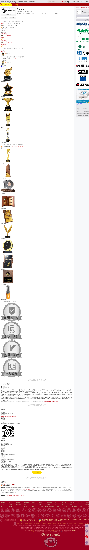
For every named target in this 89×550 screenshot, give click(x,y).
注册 (84, 1)
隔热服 (10, 502)
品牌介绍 (7, 5)
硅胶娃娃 (18, 502)
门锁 (40, 504)
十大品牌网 (44, 523)
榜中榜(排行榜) (36, 523)
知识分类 (77, 1)
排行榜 (61, 519)
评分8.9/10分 (4, 482)
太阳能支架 (51, 506)
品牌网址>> (57, 13)
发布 (88, 1)
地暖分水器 (18, 504)
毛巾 (17, 506)
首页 (78, 7)
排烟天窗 (72, 502)
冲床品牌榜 (4, 34)
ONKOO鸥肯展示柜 (28, 523)
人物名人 (75, 523)
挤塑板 (48, 504)
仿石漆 (2, 504)
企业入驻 (4, 17)
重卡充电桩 (49, 502)
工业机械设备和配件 (83, 7)
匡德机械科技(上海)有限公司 (24, 11)
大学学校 (70, 523)
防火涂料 (64, 502)
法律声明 (43, 520)
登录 (81, 1)
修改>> (29, 489)
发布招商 (12, 17)
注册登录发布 (66, 519)
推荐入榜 (80, 519)
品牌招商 (49, 523)
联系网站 (74, 530)
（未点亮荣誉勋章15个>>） (18, 146)
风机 (33, 506)
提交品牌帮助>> (16, 495)
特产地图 (86, 523)
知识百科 (59, 523)
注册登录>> (23, 495)
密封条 (10, 504)
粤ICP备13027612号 (45, 531)
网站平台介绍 (60, 520)
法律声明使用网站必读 (56, 531)
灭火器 (33, 504)
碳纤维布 (3, 502)
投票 (4, 39)
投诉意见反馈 (25, 520)
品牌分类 (73, 1)
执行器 (65, 506)
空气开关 (3, 506)
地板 (56, 504)
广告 (77, 104)
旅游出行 (65, 523)
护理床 (33, 502)
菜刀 (63, 504)
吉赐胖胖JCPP (19, 523)
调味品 (10, 506)
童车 (78, 504)
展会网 (54, 523)
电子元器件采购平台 (43, 506)
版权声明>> (25, 489)
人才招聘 (55, 520)
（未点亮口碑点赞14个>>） (18, 58)
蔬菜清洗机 (80, 502)
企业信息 (15, 5)
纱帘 (71, 504)
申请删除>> (33, 489)
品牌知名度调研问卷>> (29, 1)
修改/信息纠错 (32, 520)
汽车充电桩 (74, 506)
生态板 (25, 506)
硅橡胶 (40, 502)
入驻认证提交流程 (74, 519)
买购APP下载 (49, 520)
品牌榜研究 (51, 519)
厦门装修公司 (27, 502)
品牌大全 (56, 519)
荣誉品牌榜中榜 (45, 519)
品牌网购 (81, 523)
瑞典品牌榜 (4, 41)
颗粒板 (80, 506)
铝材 (25, 504)
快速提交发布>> (9, 495)
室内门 (56, 502)
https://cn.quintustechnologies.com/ (9, 416)
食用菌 (57, 506)
